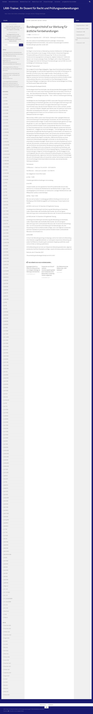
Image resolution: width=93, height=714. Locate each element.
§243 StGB (6, 233)
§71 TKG (5, 532)
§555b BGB (6, 453)
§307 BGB (6, 318)
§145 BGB (6, 119)
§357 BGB (6, 390)
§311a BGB (6, 337)
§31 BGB (6, 327)
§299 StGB (6, 299)
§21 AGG (6, 208)
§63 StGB (6, 494)
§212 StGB (6, 214)
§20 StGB (6, 198)
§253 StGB (6, 255)
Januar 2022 (6, 660)
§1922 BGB (6, 173)
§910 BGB (6, 560)
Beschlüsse (6, 611)
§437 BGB (6, 412)
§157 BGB (6, 135)
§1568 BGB (6, 132)
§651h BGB (6, 513)
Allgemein (6, 586)
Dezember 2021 (7, 663)
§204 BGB (6, 204)
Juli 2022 (6, 641)
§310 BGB (6, 330)
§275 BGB (6, 274)
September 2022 (7, 635)
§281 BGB (6, 283)
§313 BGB (6, 343)
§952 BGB (6, 579)
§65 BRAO (6, 510)
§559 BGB (6, 460)
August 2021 (6, 675)
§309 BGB (6, 324)
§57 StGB (6, 469)
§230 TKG (6, 223)
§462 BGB (6, 428)
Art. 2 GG (6, 595)
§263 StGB (6, 258)
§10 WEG (6, 104)
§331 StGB (6, 365)
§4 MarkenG (6, 400)
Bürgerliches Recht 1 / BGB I (82, 25)
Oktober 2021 (7, 669)
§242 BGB (6, 230)
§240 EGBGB (6, 226)
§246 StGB (6, 236)
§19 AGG (6, 170)
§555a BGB (6, 450)
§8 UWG (40, 20)
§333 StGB (6, 368)
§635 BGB (6, 504)
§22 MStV (6, 217)
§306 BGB (6, 315)
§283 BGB (6, 289)
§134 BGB (6, 113)
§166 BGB (6, 148)
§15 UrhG (6, 122)
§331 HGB (6, 362)
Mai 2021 (6, 685)
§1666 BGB (6, 151)
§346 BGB (6, 374)
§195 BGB (6, 176)
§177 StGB (6, 167)
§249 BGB (6, 245)
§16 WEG (6, 138)
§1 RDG (5, 97)
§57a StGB (6, 472)
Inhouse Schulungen (48, 1)
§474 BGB (6, 431)
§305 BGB (6, 311)
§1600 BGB (6, 141)
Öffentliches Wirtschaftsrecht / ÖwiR (82, 38)
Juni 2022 (6, 644)
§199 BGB (6, 179)
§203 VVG (6, 201)
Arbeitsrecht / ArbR (81, 42)
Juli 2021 (6, 679)
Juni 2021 (6, 682)
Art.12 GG (6, 608)
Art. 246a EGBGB (7, 601)
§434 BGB (6, 409)
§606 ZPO (6, 485)
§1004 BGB (6, 107)
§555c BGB (6, 456)
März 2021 (6, 691)
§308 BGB (6, 321)
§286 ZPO (6, 293)
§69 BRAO (6, 526)
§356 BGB (6, 387)
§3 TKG (5, 305)
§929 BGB (6, 564)
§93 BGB (6, 567)
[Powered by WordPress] (8, 711)
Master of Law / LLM (37, 1)
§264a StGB (6, 261)
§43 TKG (5, 406)
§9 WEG (5, 557)
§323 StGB (6, 356)
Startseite (4, 1)
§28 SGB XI (6, 277)
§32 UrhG (6, 349)
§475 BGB (6, 434)
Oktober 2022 (7, 631)
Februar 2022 (7, 657)
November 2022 (7, 628)
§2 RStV (5, 189)
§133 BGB (6, 110)
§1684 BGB (6, 157)
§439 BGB (6, 419)
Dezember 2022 (7, 625)
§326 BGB (6, 359)
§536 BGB (6, 447)
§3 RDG (5, 302)
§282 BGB (6, 286)
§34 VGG (6, 371)
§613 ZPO (6, 491)
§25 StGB (6, 248)
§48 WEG (6, 441)
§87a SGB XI (6, 551)
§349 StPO (6, 378)
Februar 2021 (7, 694)
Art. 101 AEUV (7, 592)
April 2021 (6, 688)
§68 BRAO (6, 523)
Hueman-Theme (20, 711)
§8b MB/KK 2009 (7, 554)
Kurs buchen (57, 1)
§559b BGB (6, 466)
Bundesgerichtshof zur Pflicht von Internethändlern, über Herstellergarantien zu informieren (12, 68)
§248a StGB (6, 242)
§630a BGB (34, 20)
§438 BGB (6, 415)
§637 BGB (6, 507)
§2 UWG (5, 195)
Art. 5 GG (6, 605)
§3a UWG (6, 397)
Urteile (45, 20)
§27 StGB (6, 267)
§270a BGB (6, 271)
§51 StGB (6, 444)
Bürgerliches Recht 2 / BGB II (83, 28)
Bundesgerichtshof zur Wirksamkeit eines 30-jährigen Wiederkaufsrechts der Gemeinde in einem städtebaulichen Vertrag (13, 54)
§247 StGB (6, 239)
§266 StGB (6, 264)
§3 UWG (28, 20)
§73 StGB (6, 535)
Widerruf (6, 617)
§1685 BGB (6, 160)
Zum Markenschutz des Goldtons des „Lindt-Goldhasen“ (62, 268)
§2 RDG (5, 185)
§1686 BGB (6, 163)
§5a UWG (6, 478)
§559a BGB (6, 463)
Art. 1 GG (6, 589)
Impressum (50, 704)
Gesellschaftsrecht (80, 35)
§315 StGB (6, 346)
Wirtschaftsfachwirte (13, 1)
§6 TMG (5, 482)
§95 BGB (6, 576)
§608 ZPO (6, 488)
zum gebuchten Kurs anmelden (69, 1)
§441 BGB (6, 425)
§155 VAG (6, 129)
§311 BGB (6, 334)
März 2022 (6, 653)
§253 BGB (6, 252)
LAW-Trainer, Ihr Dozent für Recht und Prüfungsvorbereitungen (41, 8)
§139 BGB (6, 116)
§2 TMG (5, 192)
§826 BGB (6, 545)
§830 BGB (6, 548)
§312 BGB (6, 340)
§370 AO (6, 393)
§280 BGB (6, 280)
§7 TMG (5, 529)
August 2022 (6, 638)
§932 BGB (6, 570)
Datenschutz (43, 704)
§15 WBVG (6, 126)
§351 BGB (6, 381)
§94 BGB (6, 573)
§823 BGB (6, 541)
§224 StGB (6, 220)
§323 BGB (6, 352)
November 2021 (7, 666)
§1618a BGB (6, 144)
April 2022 (6, 650)
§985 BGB (6, 582)
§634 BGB (6, 501)
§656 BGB (6, 516)
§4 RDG (5, 403)
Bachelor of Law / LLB (25, 1)
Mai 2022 (6, 647)
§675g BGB (6, 519)
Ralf (30, 34)
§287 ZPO (6, 296)
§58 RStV (6, 475)
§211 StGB (6, 211)
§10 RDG (6, 100)
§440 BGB (6, 422)
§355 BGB (6, 384)
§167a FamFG (7, 154)
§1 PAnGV (6, 94)
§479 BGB (6, 438)
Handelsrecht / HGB (81, 31)
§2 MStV (6, 182)
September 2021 (7, 672)
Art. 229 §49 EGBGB (8, 598)
